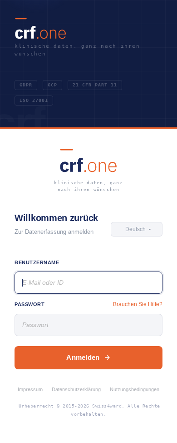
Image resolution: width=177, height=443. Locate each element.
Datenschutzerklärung (76, 389)
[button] (136, 229)
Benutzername (37, 262)
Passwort (29, 304)
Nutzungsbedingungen (134, 389)
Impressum (30, 389)
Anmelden (82, 357)
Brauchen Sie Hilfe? (137, 304)
